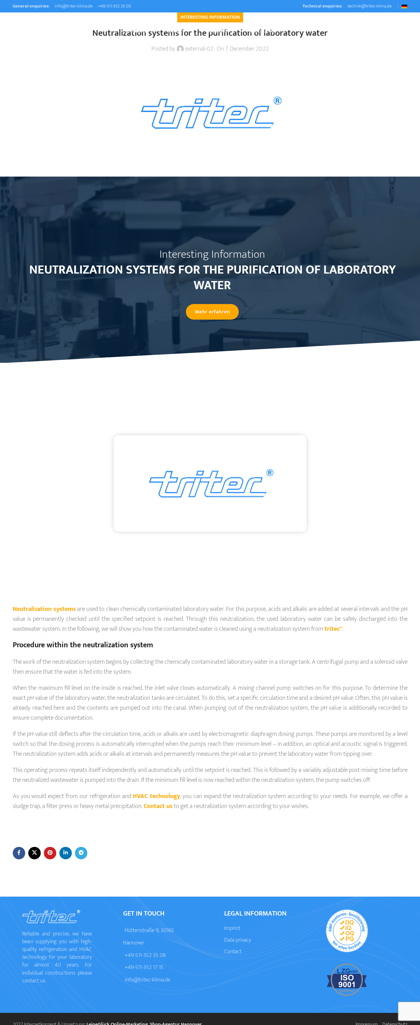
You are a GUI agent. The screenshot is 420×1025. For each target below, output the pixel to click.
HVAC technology (156, 796)
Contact (233, 951)
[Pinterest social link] (50, 853)
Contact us (158, 806)
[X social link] (34, 853)
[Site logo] (42, 30)
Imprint (232, 928)
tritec (333, 629)
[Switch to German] (404, 6)
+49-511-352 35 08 (114, 6)
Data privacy (237, 940)
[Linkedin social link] (65, 853)
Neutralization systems (44, 609)
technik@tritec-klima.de (369, 6)
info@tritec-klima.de (73, 6)
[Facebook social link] (19, 853)
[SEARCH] (400, 31)
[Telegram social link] (81, 853)
